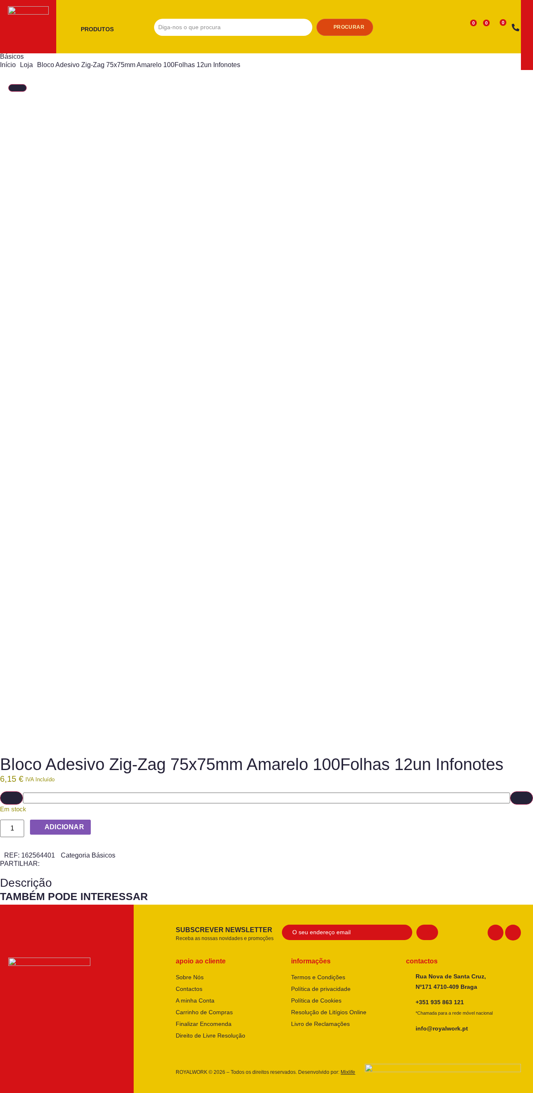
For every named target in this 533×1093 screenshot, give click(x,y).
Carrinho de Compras (204, 1012)
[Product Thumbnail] (17, 88)
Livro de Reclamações (320, 1023)
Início (8, 64)
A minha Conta (195, 1000)
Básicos (12, 56)
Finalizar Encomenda (204, 1023)
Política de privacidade (321, 988)
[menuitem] (100, 29)
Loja (26, 64)
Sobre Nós (190, 977)
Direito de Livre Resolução (210, 1035)
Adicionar (65, 826)
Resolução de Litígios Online (328, 1012)
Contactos (189, 988)
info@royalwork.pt (442, 1028)
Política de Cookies (316, 1000)
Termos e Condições (318, 977)
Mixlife (348, 1072)
